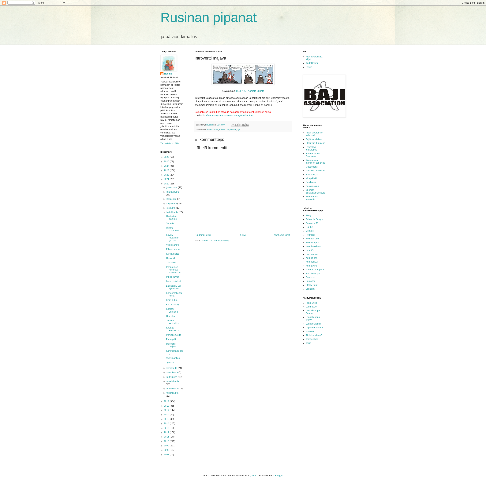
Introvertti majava (171, 345)
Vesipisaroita (172, 245)
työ (238, 129)
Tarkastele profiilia (169, 143)
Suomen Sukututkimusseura (315, 191)
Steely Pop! (311, 285)
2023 (167, 170)
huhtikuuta (172, 377)
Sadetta (170, 223)
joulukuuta (172, 187)
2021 (167, 179)
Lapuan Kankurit (314, 327)
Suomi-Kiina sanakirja (312, 198)
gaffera (253, 475)
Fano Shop (311, 303)
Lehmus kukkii (173, 281)
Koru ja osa (311, 258)
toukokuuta (172, 372)
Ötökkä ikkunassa (172, 229)
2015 (167, 419)
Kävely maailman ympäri (172, 238)
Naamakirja (312, 174)
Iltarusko (170, 316)
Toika (308, 343)
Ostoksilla (171, 258)
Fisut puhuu (172, 300)
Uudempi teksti (203, 235)
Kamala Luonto (256, 90)
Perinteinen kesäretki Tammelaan (173, 270)
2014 (167, 423)
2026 (167, 157)
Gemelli (310, 231)
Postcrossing (312, 186)
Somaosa (311, 281)
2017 (167, 410)
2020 (167, 183)
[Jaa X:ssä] (240, 125)
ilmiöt (216, 129)
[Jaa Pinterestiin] (247, 125)
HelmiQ (309, 250)
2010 (167, 441)
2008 (167, 450)
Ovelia (309, 67)
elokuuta (171, 208)
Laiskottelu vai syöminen (173, 287)
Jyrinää (170, 362)
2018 (167, 406)
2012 (167, 432)
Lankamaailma (313, 323)
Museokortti (312, 166)
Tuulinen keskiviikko (173, 322)
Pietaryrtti (171, 339)
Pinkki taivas (172, 277)
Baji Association (314, 139)
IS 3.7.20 (241, 90)
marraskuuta (172, 192)
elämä (209, 129)
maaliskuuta (172, 381)
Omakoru (310, 277)
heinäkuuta (172, 212)
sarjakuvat (231, 129)
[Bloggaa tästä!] (236, 125)
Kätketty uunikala (172, 310)
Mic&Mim (310, 331)
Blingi (309, 215)
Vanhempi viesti (282, 235)
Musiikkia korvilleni (315, 170)
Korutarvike (311, 265)
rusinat (222, 129)
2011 (167, 436)
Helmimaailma (313, 246)
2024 (167, 166)
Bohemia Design (314, 219)
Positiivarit (311, 182)
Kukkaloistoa (172, 253)
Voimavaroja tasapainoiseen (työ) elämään (229, 115)
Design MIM (312, 223)
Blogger (279, 475)
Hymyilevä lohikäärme (311, 148)
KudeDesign (312, 63)
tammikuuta (172, 393)
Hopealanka (312, 254)
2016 (167, 414)
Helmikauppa (313, 242)
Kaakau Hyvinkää (172, 329)
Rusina (168, 73)
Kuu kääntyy (172, 304)
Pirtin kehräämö (314, 335)
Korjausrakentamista (174, 294)
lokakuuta (171, 199)
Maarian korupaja (315, 269)
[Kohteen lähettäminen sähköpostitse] (233, 125)
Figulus (309, 227)
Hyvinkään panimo (171, 217)
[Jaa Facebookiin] (244, 125)
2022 (167, 174)
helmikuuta (172, 388)
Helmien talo (312, 238)
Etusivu (242, 235)
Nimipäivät (311, 178)
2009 (167, 445)
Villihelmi (310, 289)
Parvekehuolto (173, 335)
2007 (167, 454)
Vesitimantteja (173, 358)
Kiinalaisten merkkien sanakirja (315, 161)
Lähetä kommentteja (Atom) (215, 240)
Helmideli (311, 235)
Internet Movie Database (313, 155)
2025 (167, 161)
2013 (167, 428)
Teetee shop (312, 339)
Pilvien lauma (173, 249)
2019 (167, 401)
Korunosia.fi (312, 261)
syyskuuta (171, 203)
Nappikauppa (313, 273)
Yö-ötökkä (171, 262)
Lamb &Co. (311, 306)
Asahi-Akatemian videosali (314, 134)
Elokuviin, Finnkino (315, 143)
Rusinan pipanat (208, 17)
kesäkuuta (172, 368)
